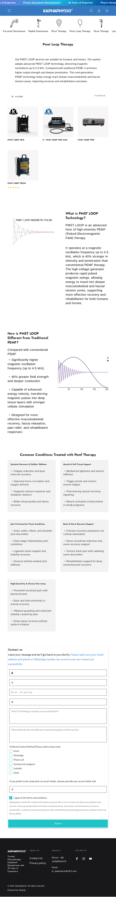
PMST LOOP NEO (16, 139)
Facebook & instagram (24, 764)
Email (16, 751)
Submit (58, 823)
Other (16, 773)
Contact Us (36, 858)
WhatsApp (18, 755)
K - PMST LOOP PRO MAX (55, 139)
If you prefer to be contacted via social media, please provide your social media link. (53, 781)
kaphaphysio (21, 886)
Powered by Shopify (17, 890)
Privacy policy (38, 863)
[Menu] (9, 10)
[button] (91, 10)
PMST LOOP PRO (86, 139)
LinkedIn (17, 768)
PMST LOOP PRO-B (17, 183)
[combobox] (14, 692)
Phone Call (18, 760)
